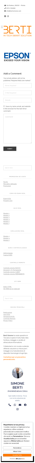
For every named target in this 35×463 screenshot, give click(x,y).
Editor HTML (7, 287)
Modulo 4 (6, 219)
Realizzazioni (7, 312)
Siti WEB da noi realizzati (11, 289)
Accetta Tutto (17, 455)
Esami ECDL (7, 198)
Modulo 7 (6, 223)
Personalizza (17, 448)
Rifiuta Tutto (17, 451)
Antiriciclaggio (8, 253)
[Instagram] (17, 409)
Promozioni (7, 186)
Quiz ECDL (6, 314)
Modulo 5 (6, 221)
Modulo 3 (6, 217)
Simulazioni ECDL (9, 316)
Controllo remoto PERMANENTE (13, 274)
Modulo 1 (6, 213)
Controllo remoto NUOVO (11, 268)
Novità (5, 182)
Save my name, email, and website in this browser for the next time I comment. (16, 108)
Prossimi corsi (7, 200)
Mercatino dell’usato (10, 184)
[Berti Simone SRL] (17, 31)
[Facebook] (25, 405)
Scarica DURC (7, 255)
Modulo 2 (6, 215)
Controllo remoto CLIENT (11, 272)
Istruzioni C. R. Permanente (12, 270)
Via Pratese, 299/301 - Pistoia (16, 5)
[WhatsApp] (15, 405)
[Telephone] (10, 405)
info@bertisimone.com (13, 11)
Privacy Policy (8, 320)
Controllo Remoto (9, 318)
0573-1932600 (10, 8)
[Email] (20, 405)
